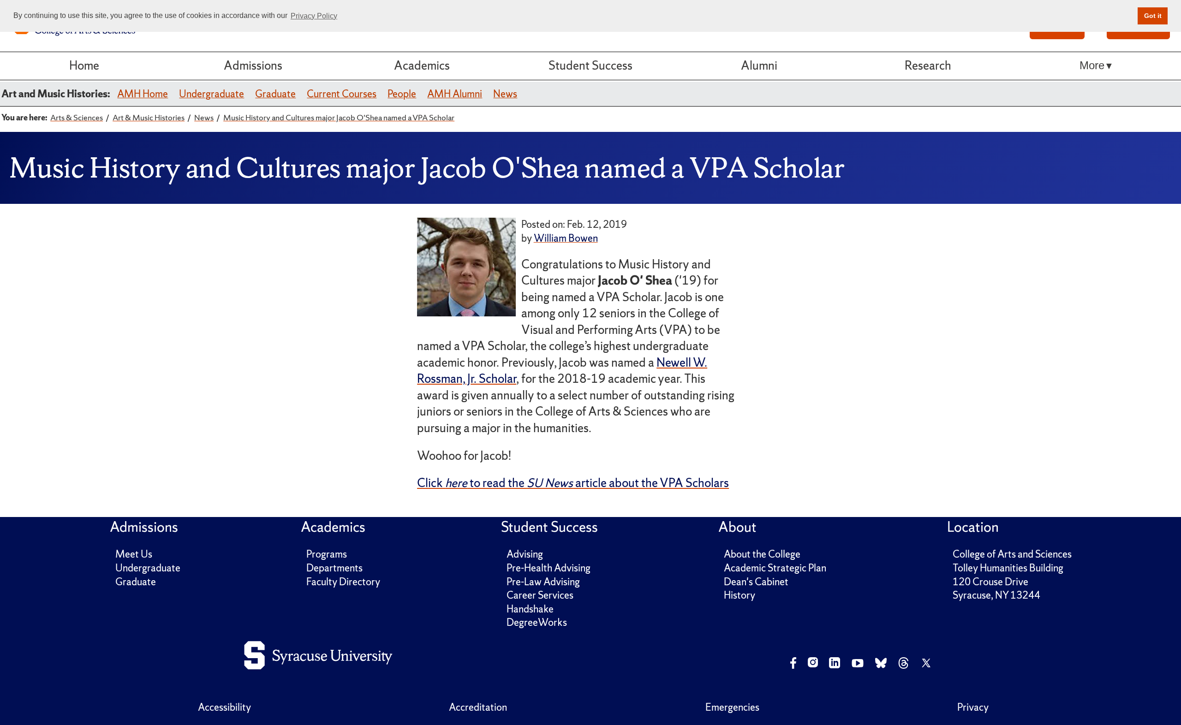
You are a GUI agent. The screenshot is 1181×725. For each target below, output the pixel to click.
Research (928, 65)
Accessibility (224, 707)
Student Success (590, 65)
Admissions (253, 65)
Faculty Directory (343, 581)
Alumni (759, 65)
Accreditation (478, 707)
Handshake (530, 609)
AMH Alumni (454, 94)
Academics (422, 65)
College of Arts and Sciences (1012, 554)
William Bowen (566, 238)
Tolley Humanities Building (1008, 568)
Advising (525, 554)
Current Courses (341, 94)
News (505, 94)
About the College (762, 554)
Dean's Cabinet (756, 581)
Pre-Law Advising (543, 581)
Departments (334, 568)
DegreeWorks (537, 622)
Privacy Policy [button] (314, 16)
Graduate (275, 94)
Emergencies (732, 707)
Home (84, 65)
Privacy (973, 707)
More (1092, 65)
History (739, 595)
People (402, 94)
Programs (326, 554)
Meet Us (133, 554)
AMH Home (142, 94)
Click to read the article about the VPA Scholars (573, 483)
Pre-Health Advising (548, 568)
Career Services (540, 595)
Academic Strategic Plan (775, 568)
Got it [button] (1153, 15)
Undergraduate (211, 94)
